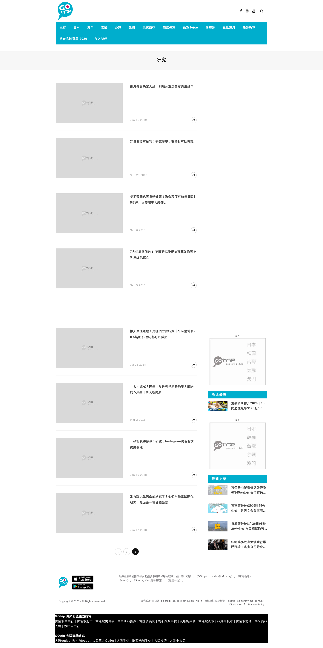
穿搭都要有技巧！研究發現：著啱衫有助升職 (162, 141)
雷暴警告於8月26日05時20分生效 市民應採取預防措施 (248, 528)
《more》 (124, 580)
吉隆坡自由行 (64, 621)
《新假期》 (186, 576)
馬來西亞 (149, 27)
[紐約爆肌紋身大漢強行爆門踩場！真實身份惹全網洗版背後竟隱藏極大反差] (217, 544)
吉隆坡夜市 (206, 621)
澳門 (90, 27)
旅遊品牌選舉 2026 (73, 38)
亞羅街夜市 (225, 621)
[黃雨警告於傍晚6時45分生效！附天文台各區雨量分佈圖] (217, 512)
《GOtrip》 (201, 576)
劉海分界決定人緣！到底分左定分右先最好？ (162, 86)
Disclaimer (235, 604)
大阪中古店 (178, 640)
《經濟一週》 (174, 580)
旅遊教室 (249, 27)
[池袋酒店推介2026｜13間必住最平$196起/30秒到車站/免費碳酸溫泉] (217, 405)
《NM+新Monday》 (222, 576)
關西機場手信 (141, 640)
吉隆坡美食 (147, 621)
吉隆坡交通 (244, 621)
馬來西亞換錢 (126, 621)
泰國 (104, 27)
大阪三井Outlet (103, 640)
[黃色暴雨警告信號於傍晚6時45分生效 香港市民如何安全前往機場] (217, 489)
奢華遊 (210, 27)
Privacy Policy (256, 604)
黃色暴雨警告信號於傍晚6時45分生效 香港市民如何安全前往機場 (248, 492)
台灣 (118, 27)
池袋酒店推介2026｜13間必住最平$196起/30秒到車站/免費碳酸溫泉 (248, 408)
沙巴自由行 (72, 626)
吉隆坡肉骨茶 (105, 621)
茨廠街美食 (188, 621)
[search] (261, 11)
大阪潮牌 (160, 640)
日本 (76, 27)
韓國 (132, 27)
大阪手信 (123, 640)
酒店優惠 (169, 27)
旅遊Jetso (190, 27)
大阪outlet (62, 640)
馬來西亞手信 (167, 621)
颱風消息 (229, 27)
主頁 (63, 27)
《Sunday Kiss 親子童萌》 (148, 580)
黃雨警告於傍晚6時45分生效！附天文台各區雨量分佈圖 (248, 510)
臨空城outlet (81, 640)
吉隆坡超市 (85, 621)
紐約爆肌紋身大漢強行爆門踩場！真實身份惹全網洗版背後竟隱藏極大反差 (248, 546)
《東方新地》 (244, 576)
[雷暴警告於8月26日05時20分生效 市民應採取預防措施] (217, 526)
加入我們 (101, 38)
